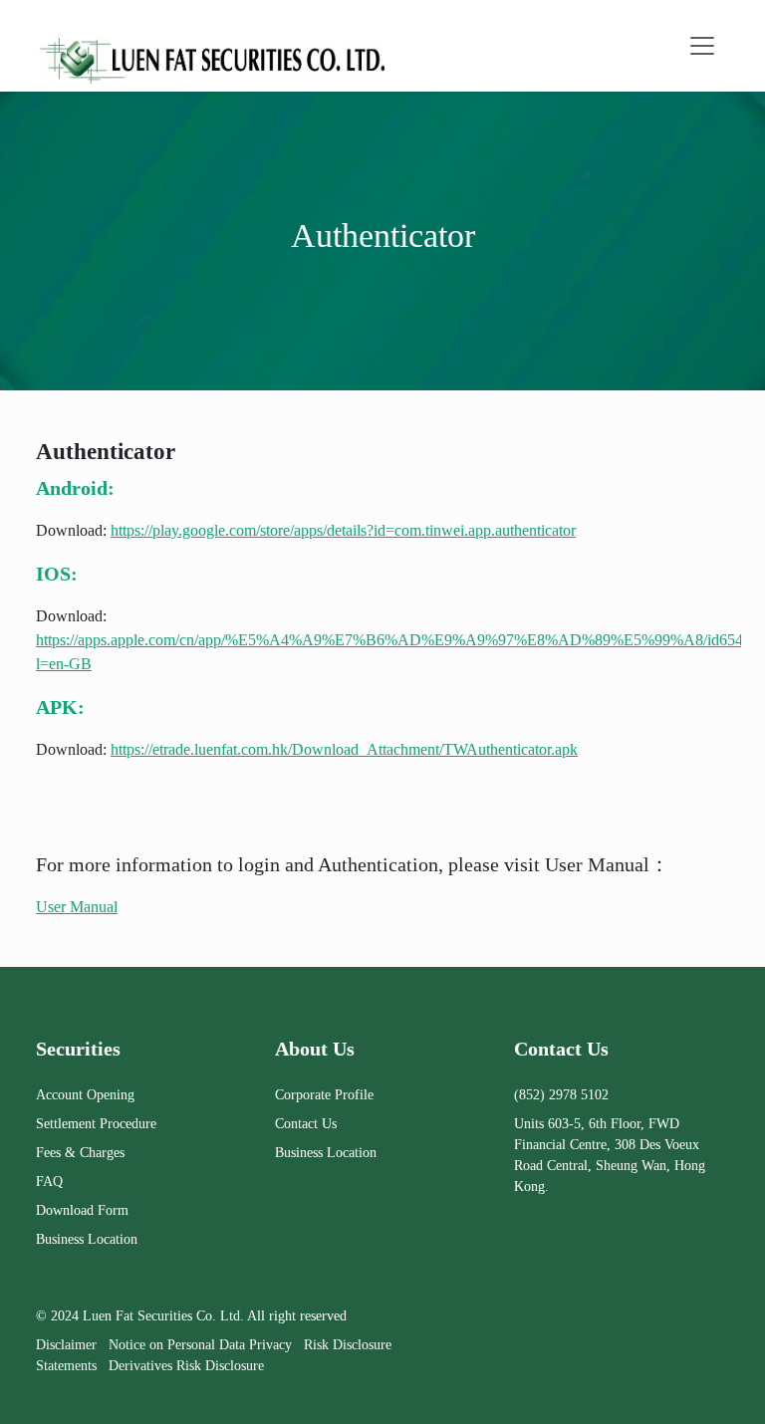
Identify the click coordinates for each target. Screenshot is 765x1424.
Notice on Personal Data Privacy (200, 1344)
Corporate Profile (324, 1094)
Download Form (82, 1210)
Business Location (86, 1239)
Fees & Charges (80, 1152)
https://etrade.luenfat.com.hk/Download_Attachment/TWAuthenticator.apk (344, 749)
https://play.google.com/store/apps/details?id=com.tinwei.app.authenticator (343, 530)
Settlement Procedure (96, 1123)
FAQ (49, 1181)
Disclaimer (66, 1344)
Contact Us (306, 1123)
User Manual (77, 906)
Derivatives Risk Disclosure (186, 1365)
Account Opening (85, 1094)
